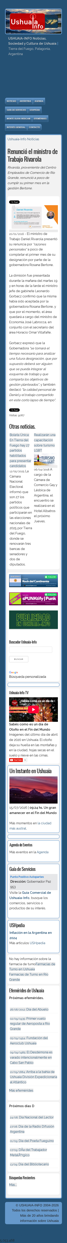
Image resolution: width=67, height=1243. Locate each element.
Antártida (25, 101)
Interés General (16, 127)
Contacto (34, 127)
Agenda (39, 101)
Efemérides (40, 118)
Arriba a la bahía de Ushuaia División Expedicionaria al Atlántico (33, 1077)
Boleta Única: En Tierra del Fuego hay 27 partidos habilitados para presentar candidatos (20, 450)
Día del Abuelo (29, 1009)
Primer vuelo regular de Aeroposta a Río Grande (30, 1024)
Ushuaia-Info (16, 139)
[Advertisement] (33, 78)
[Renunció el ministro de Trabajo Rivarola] (33, 230)
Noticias (11, 101)
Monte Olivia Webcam (18, 118)
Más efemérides (21, 1090)
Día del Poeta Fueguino (32, 1141)
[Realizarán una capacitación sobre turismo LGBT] (45, 466)
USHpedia (35, 109)
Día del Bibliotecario (29, 1164)
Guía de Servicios (16, 109)
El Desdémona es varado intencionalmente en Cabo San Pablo (31, 1057)
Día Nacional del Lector (32, 1117)
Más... (13, 1185)
